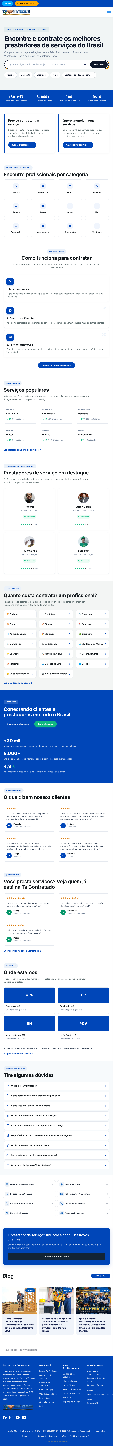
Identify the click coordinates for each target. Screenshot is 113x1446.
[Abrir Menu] (109, 12)
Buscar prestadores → (22, 145)
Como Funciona (46, 1389)
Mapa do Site (85, 1436)
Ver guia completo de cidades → (18, 1053)
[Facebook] (5, 1417)
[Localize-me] (85, 64)
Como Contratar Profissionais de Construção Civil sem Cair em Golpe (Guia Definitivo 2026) (19, 1324)
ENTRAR (8, 3)
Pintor (55, 75)
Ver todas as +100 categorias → (79, 75)
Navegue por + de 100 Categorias (20, 1350)
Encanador (41, 75)
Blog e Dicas (44, 1398)
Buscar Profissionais (48, 1371)
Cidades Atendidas (48, 1394)
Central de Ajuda (46, 1402)
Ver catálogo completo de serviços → (22, 449)
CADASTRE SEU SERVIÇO (26, 3)
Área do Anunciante (72, 1389)
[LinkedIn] (24, 1417)
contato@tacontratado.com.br (100, 1394)
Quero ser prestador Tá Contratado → (22, 950)
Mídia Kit (67, 1397)
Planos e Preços (70, 1381)
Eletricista (25, 75)
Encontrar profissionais (18, 724)
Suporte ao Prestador (72, 1402)
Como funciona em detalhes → (56, 365)
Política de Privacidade (47, 1436)
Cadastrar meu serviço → (56, 1256)
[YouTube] (18, 1417)
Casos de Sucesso (71, 1393)
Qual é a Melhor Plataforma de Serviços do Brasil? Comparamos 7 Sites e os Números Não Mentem (93, 1324)
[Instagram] (11, 1417)
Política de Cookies (68, 1436)
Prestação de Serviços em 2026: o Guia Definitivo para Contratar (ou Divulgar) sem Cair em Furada (56, 1324)
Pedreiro (10, 75)
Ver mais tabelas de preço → (18, 683)
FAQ (41, 1406)
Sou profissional (45, 724)
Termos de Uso (28, 1436)
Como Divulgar (69, 1385)
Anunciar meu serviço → (78, 145)
